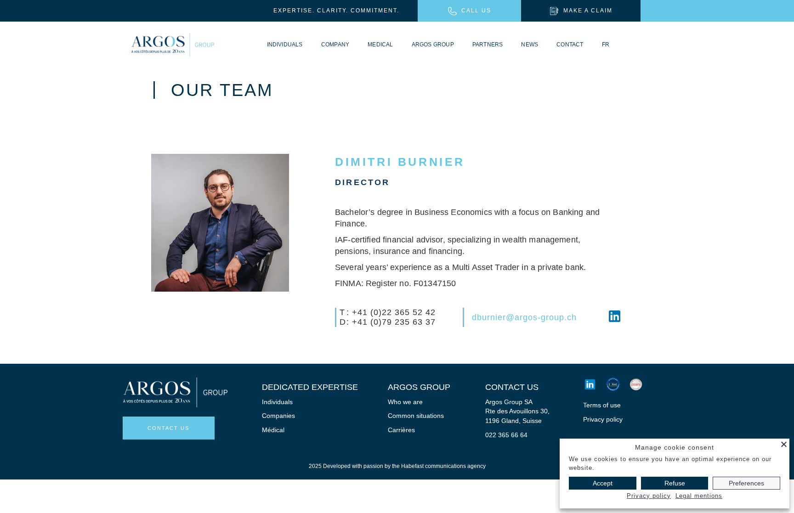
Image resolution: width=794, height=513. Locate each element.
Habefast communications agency (443, 466)
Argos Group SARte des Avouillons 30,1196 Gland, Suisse (517, 411)
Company (335, 44)
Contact (569, 44)
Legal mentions (698, 495)
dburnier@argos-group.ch (524, 317)
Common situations (416, 415)
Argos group (433, 44)
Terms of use (602, 405)
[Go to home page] (172, 44)
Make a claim (588, 10)
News (529, 44)
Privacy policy (603, 419)
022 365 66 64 (506, 435)
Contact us (168, 428)
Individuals (285, 44)
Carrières (401, 430)
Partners (487, 44)
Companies (278, 415)
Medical (380, 44)
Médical (273, 430)
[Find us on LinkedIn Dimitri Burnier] (614, 317)
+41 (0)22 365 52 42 (394, 312)
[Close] (783, 444)
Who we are (405, 402)
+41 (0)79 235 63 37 (394, 322)
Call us (476, 10)
